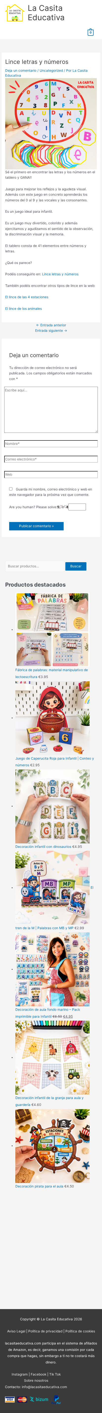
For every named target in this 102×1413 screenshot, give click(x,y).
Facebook (38, 1374)
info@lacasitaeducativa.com (44, 1387)
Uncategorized (51, 70)
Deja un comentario (20, 70)
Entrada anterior (51, 325)
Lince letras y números (60, 274)
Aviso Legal (16, 1331)
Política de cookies (80, 1331)
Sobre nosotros (36, 1380)
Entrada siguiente (51, 330)
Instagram (20, 1374)
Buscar (75, 566)
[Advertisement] (51, 1250)
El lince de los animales (23, 309)
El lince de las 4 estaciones (26, 297)
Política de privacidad (45, 1331)
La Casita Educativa (46, 12)
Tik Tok (55, 1374)
